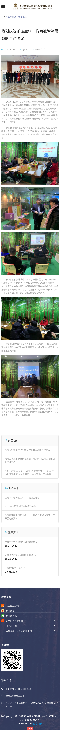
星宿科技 (37, 723)
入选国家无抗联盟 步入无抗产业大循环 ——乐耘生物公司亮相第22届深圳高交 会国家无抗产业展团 (29, 472)
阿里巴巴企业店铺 (14, 620)
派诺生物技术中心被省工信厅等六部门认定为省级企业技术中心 (30, 460)
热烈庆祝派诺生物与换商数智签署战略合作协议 (27, 449)
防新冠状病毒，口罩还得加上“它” (21, 554)
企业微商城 (11, 615)
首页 (3, 16)
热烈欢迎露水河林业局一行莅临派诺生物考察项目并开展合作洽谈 (30, 516)
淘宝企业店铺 (12, 605)
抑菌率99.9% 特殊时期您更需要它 (21, 541)
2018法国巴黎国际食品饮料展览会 (21, 506)
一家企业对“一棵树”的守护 (17, 567)
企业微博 (10, 610)
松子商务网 (11, 626)
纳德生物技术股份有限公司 (19, 631)
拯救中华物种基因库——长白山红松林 (23, 497)
